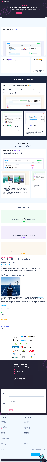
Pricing (25, 434)
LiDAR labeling (3, 421)
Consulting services (26, 422)
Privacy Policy (3, 445)
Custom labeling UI (26, 420)
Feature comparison (4, 437)
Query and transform (27, 427)
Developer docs (26, 443)
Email (3, 390)
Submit (11, 410)
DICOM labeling (3, 422)
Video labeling (3, 420)
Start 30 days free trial (6, 264)
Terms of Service (3, 444)
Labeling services (26, 421)
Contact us (25, 437)
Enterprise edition (26, 433)
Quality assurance (4, 428)
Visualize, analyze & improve (28, 428)
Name (4, 393)
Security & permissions (4, 429)
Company (4, 395)
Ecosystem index (26, 445)
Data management (3, 426)
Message (4, 403)
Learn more (23, 221)
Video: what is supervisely (5, 438)
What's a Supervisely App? (5, 434)
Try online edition (26, 12)
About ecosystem (3, 433)
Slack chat (25, 444)
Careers (2, 443)
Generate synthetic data (27, 429)
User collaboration (4, 427)
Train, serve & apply (26, 426)
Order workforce (17, 384)
